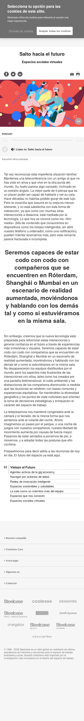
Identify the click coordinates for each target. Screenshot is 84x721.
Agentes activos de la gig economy (32, 472)
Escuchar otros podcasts (15, 159)
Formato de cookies (21, 31)
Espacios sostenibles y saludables (32, 486)
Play (5, 149)
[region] (42, 19)
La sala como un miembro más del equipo (36, 491)
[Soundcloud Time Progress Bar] (42, 140)
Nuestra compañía (16, 538)
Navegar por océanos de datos (29, 477)
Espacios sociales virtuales (27, 500)
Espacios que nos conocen (27, 496)
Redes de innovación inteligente (30, 481)
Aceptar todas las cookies (55, 31)
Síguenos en (13, 572)
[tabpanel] (42, 103)
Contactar (11, 583)
